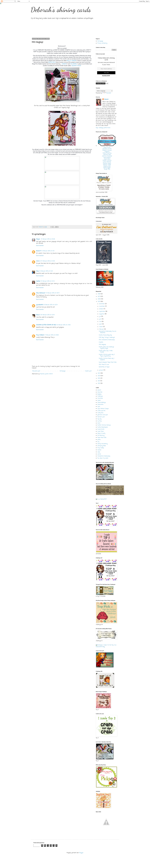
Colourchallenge (101, 402)
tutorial (99, 450)
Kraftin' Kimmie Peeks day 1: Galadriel (106, 359)
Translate (108, 93)
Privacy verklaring (102, 43)
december (102, 304)
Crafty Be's (100, 413)
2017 (99, 296)
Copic (98, 407)
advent (99, 390)
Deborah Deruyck (107, 150)
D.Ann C (38, 261)
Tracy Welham (40, 335)
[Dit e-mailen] (51, 227)
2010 (99, 383)
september (102, 311)
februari (101, 329)
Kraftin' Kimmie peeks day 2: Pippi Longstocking (107, 355)
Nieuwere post (36, 371)
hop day (99, 419)
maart (101, 327)
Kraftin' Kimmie (107, 160)
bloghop (99, 394)
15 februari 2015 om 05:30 (48, 239)
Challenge (100, 396)
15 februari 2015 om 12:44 (48, 281)
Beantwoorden (40, 246)
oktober (101, 309)
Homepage (62, 371)
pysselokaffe (39, 305)
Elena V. (38, 315)
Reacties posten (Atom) (46, 374)
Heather (38, 281)
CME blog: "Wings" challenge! (107, 337)
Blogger (81, 853)
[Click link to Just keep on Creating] (106, 830)
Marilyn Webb (107, 165)
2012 (99, 378)
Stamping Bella (101, 446)
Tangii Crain (107, 169)
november (102, 306)
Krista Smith (100, 429)
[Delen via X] (54, 227)
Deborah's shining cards (61, 9)
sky (98, 442)
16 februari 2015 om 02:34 (50, 305)
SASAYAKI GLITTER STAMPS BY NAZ (46, 325)
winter (99, 454)
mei (100, 322)
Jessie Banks (107, 157)
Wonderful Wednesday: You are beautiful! (107, 332)
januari (101, 370)
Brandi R (38, 251)
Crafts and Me (101, 411)
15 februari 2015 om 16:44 (52, 293)
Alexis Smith (107, 147)
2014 (99, 373)
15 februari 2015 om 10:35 (48, 261)
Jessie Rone (107, 159)
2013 (99, 376)
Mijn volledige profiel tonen (103, 128)
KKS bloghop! (102, 344)
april (100, 324)
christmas (100, 398)
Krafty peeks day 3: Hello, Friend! (106, 351)
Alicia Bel (99, 392)
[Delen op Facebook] (56, 227)
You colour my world (102, 458)
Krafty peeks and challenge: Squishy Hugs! (106, 347)
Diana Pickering (107, 153)
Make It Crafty (101, 433)
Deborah (106, 99)
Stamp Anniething (102, 444)
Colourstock (100, 404)
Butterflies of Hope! (104, 367)
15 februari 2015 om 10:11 (47, 251)
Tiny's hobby (100, 448)
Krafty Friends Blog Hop (105, 335)
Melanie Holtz (107, 166)
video (98, 452)
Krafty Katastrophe (102, 427)
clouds (99, 400)
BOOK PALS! (52, 62)
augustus (102, 314)
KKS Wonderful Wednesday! (107, 340)
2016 (99, 299)
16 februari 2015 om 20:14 (48, 315)
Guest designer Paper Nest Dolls (107, 362)
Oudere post (88, 371)
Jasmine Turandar (107, 156)
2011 (99, 381)
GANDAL (64, 64)
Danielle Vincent (107, 149)
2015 (99, 301)
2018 (99, 294)
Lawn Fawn (100, 431)
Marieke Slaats (107, 163)
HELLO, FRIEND (71, 60)
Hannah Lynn (101, 417)
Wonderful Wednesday (103, 456)
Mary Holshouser (40, 293)
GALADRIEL (73, 64)
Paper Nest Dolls (101, 437)
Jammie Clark (107, 154)
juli (100, 316)
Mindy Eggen (107, 168)
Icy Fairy (99, 421)
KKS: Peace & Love (104, 365)
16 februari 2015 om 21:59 (63, 325)
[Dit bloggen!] (53, 227)
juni (100, 319)
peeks (99, 440)
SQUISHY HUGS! (76, 65)
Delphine (107, 152)
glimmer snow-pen (102, 415)
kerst (98, 423)
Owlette (101, 342)
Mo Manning (100, 435)
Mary (37, 271)
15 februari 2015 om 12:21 (46, 271)
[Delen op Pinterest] (58, 227)
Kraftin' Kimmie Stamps (104, 425)
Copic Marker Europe (103, 409)
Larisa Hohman (107, 162)
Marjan (38, 239)
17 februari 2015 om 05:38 (52, 335)
